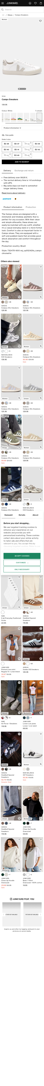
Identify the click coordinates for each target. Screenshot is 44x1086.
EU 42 (27, 150)
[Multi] (2, 612)
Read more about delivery (13, 193)
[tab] (7, 170)
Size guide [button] (9, 135)
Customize (21, 563)
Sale (24, 362)
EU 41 (17, 150)
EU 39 (37, 144)
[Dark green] (24, 823)
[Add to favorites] (40, 21)
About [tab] (35, 515)
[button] (3, 914)
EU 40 (6, 150)
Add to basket (22, 162)
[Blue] (6, 504)
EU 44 (6, 155)
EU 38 (27, 144)
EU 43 (37, 150)
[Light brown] (28, 302)
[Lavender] (13, 117)
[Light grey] (28, 403)
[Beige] (28, 351)
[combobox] (24, 9)
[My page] (30, 3)
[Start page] (13, 3)
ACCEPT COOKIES (22, 556)
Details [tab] (22, 515)
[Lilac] (24, 769)
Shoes (10, 15)
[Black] (6, 769)
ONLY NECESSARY (22, 569)
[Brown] (2, 302)
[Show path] (3, 15)
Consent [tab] (9, 515)
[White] (7, 117)
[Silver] (2, 351)
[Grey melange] (24, 874)
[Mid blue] (28, 717)
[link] (30, 3)
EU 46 (27, 155)
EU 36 (6, 144)
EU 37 (16, 144)
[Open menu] (3, 3)
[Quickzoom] (19, 297)
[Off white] (6, 874)
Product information (11, 128)
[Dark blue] (24, 717)
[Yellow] (28, 452)
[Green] (20, 117)
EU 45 (16, 155)
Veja (4, 96)
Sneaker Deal (6, 782)
